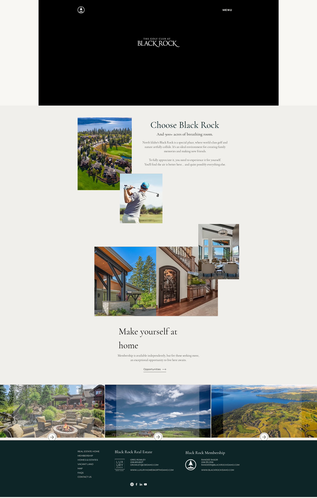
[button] (227, 10)
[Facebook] (136, 484)
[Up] (52, 437)
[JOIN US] (157, 411)
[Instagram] (132, 484)
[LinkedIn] (141, 484)
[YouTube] (145, 484)
